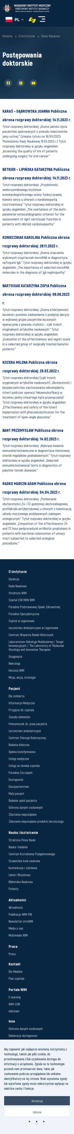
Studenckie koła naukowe (24, 861)
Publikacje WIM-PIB (20, 914)
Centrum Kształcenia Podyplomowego (32, 854)
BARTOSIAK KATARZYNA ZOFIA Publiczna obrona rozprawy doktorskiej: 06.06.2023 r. (35, 294)
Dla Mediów (15, 971)
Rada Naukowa (18, 586)
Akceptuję (37, 1101)
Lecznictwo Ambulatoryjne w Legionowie (33, 628)
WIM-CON (14, 1004)
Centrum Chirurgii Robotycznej (27, 738)
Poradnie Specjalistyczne (24, 614)
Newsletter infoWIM (21, 921)
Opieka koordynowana (22, 752)
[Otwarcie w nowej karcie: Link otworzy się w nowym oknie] (32, 20)
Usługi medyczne (19, 759)
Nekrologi (14, 663)
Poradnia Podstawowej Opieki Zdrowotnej (34, 607)
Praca (12, 954)
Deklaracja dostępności (23, 1036)
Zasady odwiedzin (19, 717)
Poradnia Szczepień (20, 773)
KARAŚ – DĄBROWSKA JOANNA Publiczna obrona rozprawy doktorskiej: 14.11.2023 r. (36, 115)
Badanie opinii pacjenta (23, 800)
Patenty (13, 889)
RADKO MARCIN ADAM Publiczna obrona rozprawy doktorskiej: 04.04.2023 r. (34, 487)
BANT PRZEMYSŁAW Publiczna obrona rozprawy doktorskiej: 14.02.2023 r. (32, 434)
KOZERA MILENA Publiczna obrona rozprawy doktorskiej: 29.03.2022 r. (31, 366)
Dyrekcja (14, 579)
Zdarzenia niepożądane (23, 814)
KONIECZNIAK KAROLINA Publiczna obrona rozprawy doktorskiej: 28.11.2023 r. (36, 241)
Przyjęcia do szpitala (21, 710)
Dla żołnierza (16, 696)
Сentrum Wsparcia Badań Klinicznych (31, 635)
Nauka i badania (18, 847)
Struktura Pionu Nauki (22, 840)
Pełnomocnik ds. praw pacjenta (28, 724)
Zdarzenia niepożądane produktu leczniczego (36, 821)
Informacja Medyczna (22, 703)
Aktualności (16, 907)
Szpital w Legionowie (21, 621)
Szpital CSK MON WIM (22, 600)
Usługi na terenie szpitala (24, 766)
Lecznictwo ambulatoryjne (25, 731)
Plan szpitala (16, 978)
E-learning (15, 997)
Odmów (37, 1112)
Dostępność (16, 779)
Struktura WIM (18, 593)
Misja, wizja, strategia (22, 677)
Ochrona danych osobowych (26, 807)
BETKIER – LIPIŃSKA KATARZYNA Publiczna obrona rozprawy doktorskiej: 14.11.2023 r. (36, 173)
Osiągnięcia (15, 656)
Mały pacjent (16, 793)
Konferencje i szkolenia (23, 868)
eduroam (14, 1011)
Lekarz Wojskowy (19, 875)
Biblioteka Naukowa (21, 882)
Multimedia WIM (18, 935)
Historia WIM (16, 670)
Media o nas (16, 928)
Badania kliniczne (19, 745)
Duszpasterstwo (19, 786)
